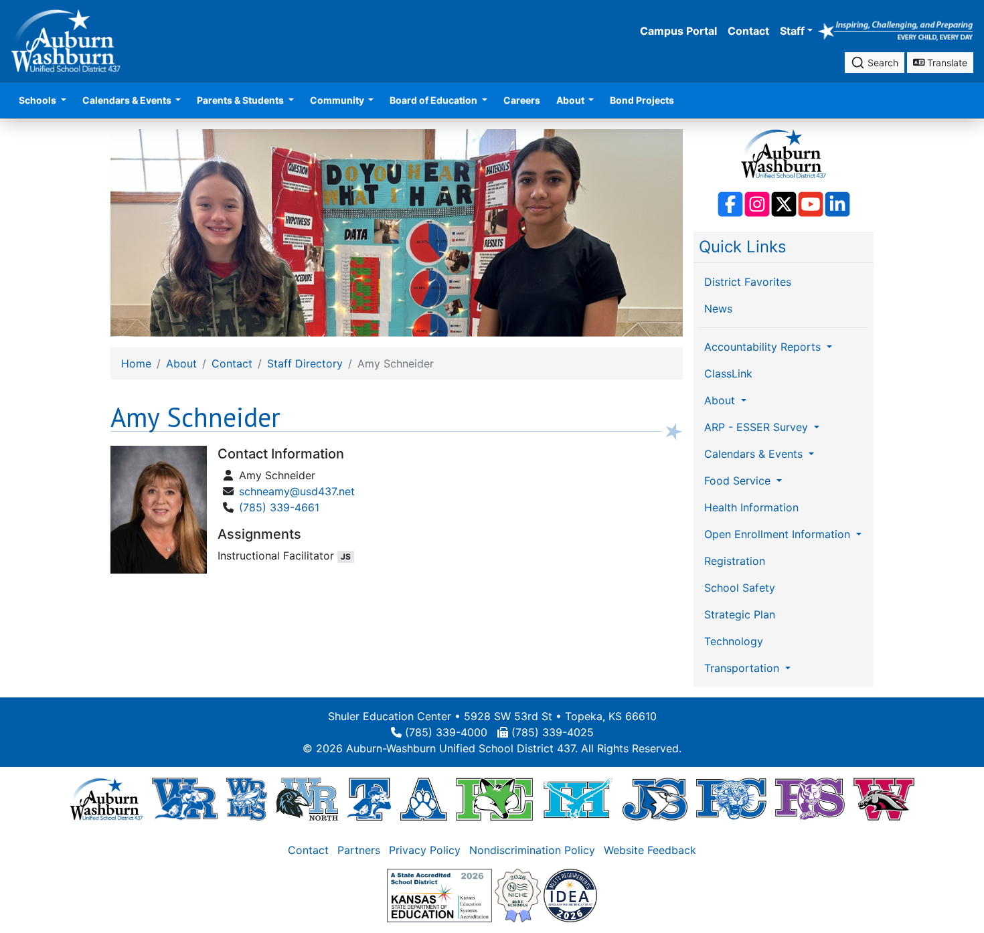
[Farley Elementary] (494, 798)
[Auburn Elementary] (424, 798)
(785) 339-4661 (279, 507)
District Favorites (747, 281)
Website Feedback (650, 850)
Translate (945, 62)
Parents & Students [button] (241, 100)
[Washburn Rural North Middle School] (307, 798)
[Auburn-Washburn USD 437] (106, 798)
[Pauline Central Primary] (731, 798)
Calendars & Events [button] (127, 100)
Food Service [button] (739, 480)
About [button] (571, 100)
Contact (748, 30)
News (718, 308)
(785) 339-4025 (552, 732)
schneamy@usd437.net (297, 491)
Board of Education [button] (434, 100)
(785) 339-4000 (446, 732)
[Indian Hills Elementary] (578, 798)
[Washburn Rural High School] (184, 798)
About (181, 363)
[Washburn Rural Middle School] (246, 798)
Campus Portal (678, 30)
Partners (358, 850)
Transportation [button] (743, 668)
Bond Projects (642, 100)
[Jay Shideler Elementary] (655, 798)
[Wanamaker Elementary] (883, 798)
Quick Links (743, 246)
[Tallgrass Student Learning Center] (369, 798)
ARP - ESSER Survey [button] (757, 427)
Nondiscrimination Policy (532, 850)
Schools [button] (38, 100)
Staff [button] (792, 30)
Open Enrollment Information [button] (778, 534)
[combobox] (874, 62)
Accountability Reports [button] (764, 346)
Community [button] (338, 100)
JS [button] (346, 557)
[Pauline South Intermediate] (810, 798)
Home (136, 363)
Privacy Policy (425, 850)
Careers (521, 100)
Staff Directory (305, 363)
